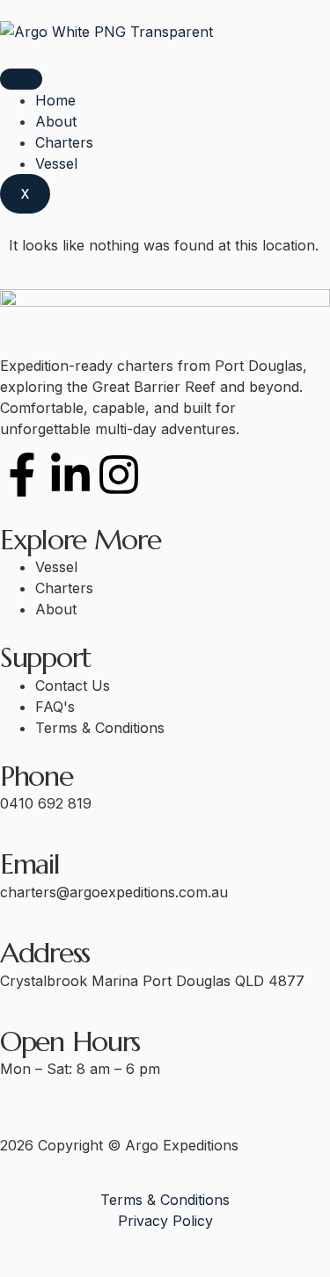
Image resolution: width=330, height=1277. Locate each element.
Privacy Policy (165, 1221)
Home (55, 100)
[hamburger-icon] (21, 79)
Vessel (56, 163)
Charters (64, 142)
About (56, 121)
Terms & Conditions (165, 1199)
